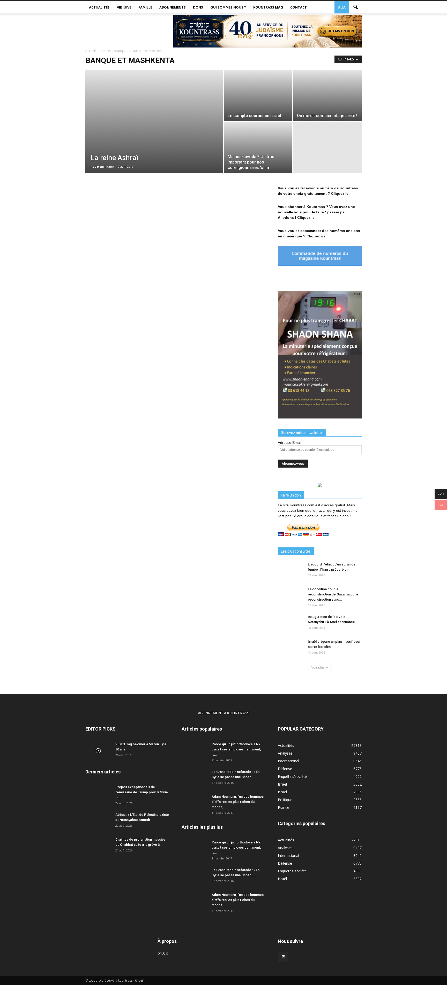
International (288, 760)
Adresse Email (289, 442)
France (283, 807)
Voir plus (317, 667)
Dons (198, 7)
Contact (298, 7)
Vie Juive (124, 7)
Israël (282, 784)
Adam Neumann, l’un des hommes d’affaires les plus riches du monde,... (238, 802)
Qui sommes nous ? (228, 7)
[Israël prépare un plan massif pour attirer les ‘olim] (291, 648)
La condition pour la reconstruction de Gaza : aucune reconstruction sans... (333, 594)
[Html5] (283, 957)
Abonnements (172, 7)
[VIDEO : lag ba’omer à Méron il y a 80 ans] (98, 751)
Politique (285, 799)
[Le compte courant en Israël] (258, 95)
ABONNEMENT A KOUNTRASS (223, 713)
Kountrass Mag (268, 7)
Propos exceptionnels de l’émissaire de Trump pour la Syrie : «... (141, 792)
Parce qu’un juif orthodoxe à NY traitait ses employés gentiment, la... (236, 749)
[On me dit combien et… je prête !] (327, 95)
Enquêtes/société (292, 776)
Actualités (99, 7)
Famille (145, 7)
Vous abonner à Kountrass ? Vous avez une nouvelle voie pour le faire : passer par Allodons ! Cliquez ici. (316, 212)
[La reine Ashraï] (154, 121)
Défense (285, 768)
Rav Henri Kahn (102, 166)
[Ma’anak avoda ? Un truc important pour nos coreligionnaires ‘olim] (258, 147)
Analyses (285, 753)
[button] (355, 7)
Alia (342, 7)
